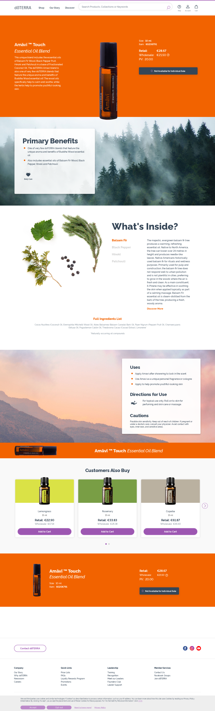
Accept (33, 707)
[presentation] (205, 506)
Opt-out (59, 707)
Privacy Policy (100, 708)
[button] (106, 544)
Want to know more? (83, 708)
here (140, 701)
